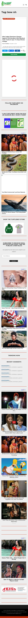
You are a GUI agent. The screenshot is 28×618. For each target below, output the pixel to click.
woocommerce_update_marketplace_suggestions (11, 367)
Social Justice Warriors (8, 18)
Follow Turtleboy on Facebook (14, 103)
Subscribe (14, 261)
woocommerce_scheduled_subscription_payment (11, 377)
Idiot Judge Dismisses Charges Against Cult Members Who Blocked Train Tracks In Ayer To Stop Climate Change (13, 39)
